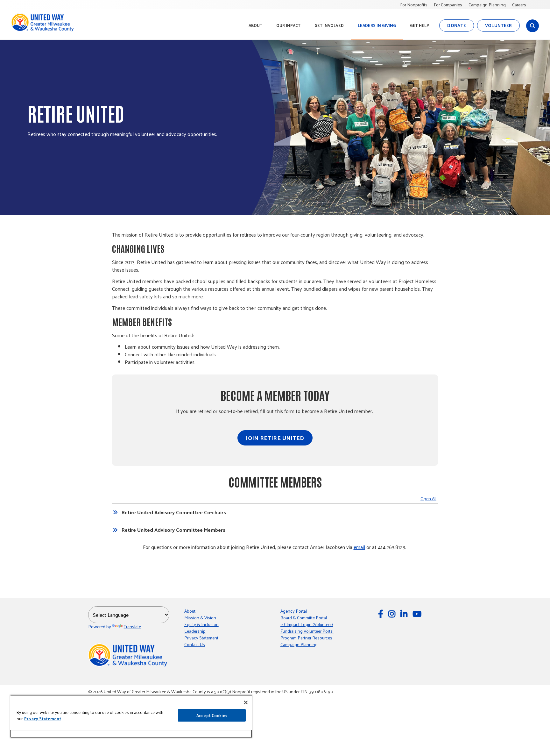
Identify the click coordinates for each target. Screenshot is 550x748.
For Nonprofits (413, 5)
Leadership (195, 631)
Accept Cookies (211, 715)
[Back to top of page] (536, 733)
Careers (519, 5)
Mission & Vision (200, 618)
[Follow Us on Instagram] (392, 613)
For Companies (448, 5)
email (359, 547)
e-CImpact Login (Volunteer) (306, 624)
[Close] (246, 702)
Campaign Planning (487, 5)
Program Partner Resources (306, 638)
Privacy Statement (201, 638)
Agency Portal (293, 611)
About (189, 611)
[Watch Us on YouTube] (417, 613)
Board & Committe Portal (303, 618)
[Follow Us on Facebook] (381, 613)
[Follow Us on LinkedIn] (404, 613)
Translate (132, 626)
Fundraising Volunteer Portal (307, 631)
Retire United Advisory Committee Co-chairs (174, 512)
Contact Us (194, 644)
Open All (428, 498)
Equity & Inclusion (201, 624)
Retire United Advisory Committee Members (173, 530)
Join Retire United (275, 437)
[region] (131, 716)
